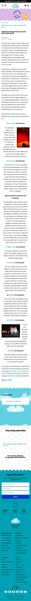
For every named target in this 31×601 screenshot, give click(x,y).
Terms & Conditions (19, 596)
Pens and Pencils (6, 572)
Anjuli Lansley (10, 123)
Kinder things (5, 22)
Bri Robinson (11, 320)
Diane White (11, 263)
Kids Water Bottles (6, 543)
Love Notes (4, 567)
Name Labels (5, 550)
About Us (18, 559)
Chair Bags (18, 540)
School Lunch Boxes (6, 540)
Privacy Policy (10, 596)
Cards (3, 559)
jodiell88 (11, 295)
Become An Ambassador (22, 582)
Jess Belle (11, 351)
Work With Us (19, 567)
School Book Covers (6, 535)
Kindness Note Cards (18, 373)
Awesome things (6, 511)
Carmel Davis (10, 161)
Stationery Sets (5, 574)
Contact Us (18, 562)
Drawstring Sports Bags (21, 545)
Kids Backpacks (19, 535)
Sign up (15, 497)
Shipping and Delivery (21, 574)
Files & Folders (5, 564)
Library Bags (18, 548)
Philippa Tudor (11, 247)
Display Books (5, 545)
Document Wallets (6, 548)
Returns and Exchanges (21, 577)
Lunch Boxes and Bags (21, 550)
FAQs (17, 564)
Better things (15, 511)
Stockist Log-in (19, 572)
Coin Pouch (18, 543)
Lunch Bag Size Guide (21, 553)
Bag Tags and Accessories (22, 538)
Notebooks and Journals (8, 569)
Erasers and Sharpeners (7, 562)
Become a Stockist (20, 569)
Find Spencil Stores (20, 579)
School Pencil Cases (6, 538)
